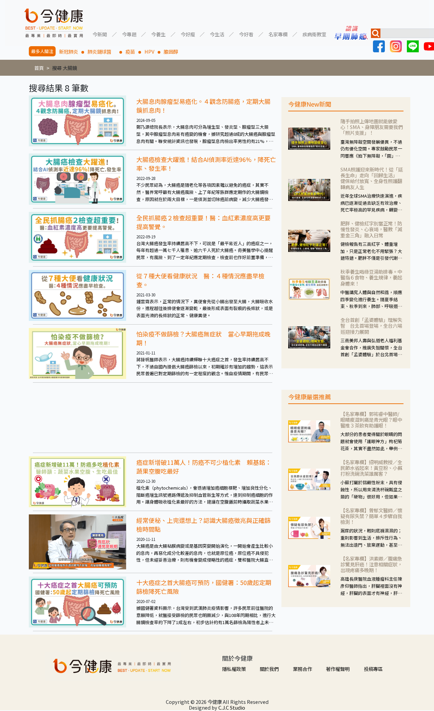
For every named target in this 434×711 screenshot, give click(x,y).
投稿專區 (373, 668)
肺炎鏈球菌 (101, 51)
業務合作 (302, 668)
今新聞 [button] (100, 33)
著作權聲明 (338, 668)
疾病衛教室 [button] (314, 33)
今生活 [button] (217, 33)
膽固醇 (171, 51)
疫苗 (130, 51)
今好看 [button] (246, 33)
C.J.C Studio (231, 707)
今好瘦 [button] (188, 33)
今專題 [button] (129, 33)
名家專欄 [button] (278, 33)
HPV (149, 51)
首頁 (39, 67)
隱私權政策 (234, 668)
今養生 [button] (158, 33)
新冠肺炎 (68, 51)
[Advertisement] (152, 417)
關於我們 (269, 668)
